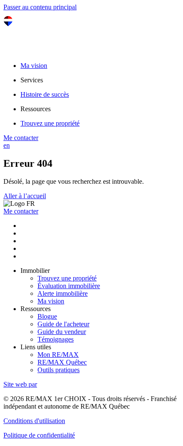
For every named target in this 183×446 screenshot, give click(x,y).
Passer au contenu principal (40, 7)
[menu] (100, 80)
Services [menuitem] (31, 80)
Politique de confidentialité (39, 435)
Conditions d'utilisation (34, 420)
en (6, 145)
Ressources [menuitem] (35, 108)
